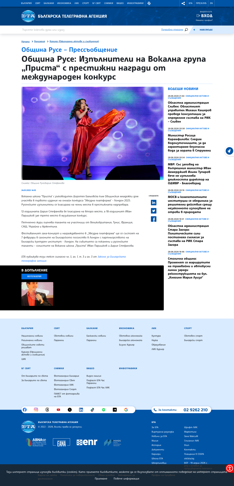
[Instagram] (37, 409)
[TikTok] (93, 409)
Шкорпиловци (159, 463)
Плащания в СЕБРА (194, 454)
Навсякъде (206, 29)
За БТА (155, 427)
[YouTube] (59, 409)
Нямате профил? (204, 20)
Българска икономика (130, 340)
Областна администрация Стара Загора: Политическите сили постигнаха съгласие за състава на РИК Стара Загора (188, 235)
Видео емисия (94, 376)
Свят (37, 3)
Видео (120, 3)
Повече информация (126, 478)
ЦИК (23, 359)
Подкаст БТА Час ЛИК (98, 387)
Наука (155, 340)
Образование (159, 344)
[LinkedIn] (82, 409)
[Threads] (48, 409)
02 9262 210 (195, 409)
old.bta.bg (189, 458)
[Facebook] (25, 409)
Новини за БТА (159, 436)
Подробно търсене (172, 29)
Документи (158, 449)
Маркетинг (190, 431)
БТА (190, 3)
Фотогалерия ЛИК (64, 385)
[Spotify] (104, 409)
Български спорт (193, 340)
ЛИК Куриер (158, 349)
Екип (186, 445)
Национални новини (32, 336)
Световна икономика (130, 336)
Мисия (155, 440)
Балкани (49, 3)
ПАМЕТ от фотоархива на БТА (66, 395)
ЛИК (77, 3)
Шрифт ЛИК (190, 427)
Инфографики (135, 3)
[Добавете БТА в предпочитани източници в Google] (127, 409)
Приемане (101, 478)
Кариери (156, 454)
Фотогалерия (34, 276)
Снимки (108, 3)
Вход (207, 15)
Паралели (59, 340)
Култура (156, 336)
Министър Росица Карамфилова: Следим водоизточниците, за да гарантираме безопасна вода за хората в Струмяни (189, 142)
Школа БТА (157, 458)
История (156, 445)
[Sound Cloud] (116, 409)
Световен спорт (193, 336)
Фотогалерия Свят (64, 380)
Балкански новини (96, 336)
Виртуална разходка (163, 431)
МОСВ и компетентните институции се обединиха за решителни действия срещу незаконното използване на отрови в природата (190, 204)
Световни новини (63, 336)
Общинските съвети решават (32, 346)
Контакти (190, 449)
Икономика (64, 3)
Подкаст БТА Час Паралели (96, 382)
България (26, 3)
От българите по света (34, 376)
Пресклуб (201, 3)
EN (211, 3)
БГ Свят (97, 3)
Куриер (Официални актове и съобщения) (74, 41)
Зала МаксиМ (191, 436)
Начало (25, 41)
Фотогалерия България (66, 376)
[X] (71, 409)
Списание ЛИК (191, 440)
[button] (149, 3)
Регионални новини (31, 340)
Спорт (85, 3)
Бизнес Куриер (126, 344)
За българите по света (34, 380)
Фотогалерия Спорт (65, 389)
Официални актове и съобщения (188, 97)
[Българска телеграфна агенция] (28, 427)
